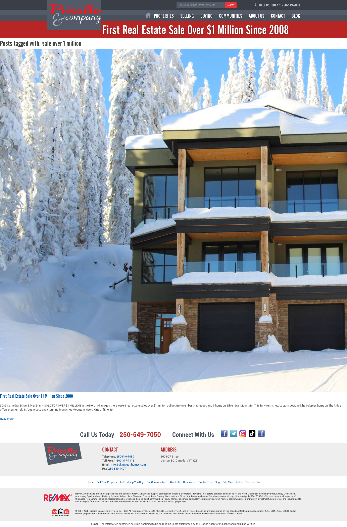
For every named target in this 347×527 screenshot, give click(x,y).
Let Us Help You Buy (132, 482)
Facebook (224, 433)
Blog (296, 16)
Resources (189, 482)
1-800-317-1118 (124, 460)
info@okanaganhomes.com (128, 464)
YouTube (261, 433)
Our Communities (156, 482)
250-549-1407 (117, 468)
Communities (230, 16)
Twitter (233, 433)
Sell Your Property (107, 482)
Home (148, 15)
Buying (206, 16)
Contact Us (205, 482)
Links (239, 482)
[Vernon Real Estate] (74, 15)
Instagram (242, 433)
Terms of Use (252, 482)
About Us (256, 16)
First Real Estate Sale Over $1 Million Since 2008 (36, 396)
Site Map (228, 482)
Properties (164, 16)
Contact (278, 16)
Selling (187, 16)
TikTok (252, 433)
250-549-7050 (125, 456)
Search (230, 4)
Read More (6, 418)
